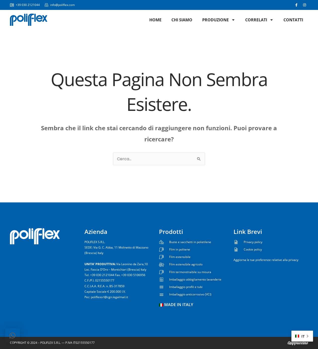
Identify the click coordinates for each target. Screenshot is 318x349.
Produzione (215, 20)
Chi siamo (181, 20)
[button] (12, 335)
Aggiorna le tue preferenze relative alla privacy (266, 260)
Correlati (256, 20)
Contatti (293, 20)
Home (155, 20)
